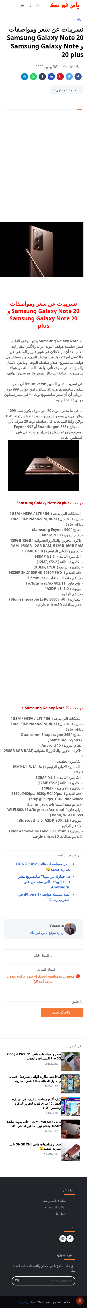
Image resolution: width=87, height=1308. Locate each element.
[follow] (45, 5)
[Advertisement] (43, 167)
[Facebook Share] (78, 76)
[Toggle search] (29, 5)
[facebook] (70, 1238)
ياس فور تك (25, 1302)
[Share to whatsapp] (33, 76)
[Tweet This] (69, 76)
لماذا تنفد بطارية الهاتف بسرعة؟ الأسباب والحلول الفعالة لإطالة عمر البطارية (34, 1078)
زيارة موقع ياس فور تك (47, 932)
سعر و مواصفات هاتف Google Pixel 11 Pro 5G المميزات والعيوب (34, 1056)
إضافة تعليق (60, 1012)
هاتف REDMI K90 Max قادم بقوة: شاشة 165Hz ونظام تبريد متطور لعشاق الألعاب (33, 1124)
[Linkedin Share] (51, 76)
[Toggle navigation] (22, 5)
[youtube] (62, 1238)
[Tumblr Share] (42, 76)
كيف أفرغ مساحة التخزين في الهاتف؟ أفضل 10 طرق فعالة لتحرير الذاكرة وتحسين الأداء (36, 1103)
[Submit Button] (17, 1281)
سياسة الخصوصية (54, 1201)
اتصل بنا (61, 1214)
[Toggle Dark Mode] (38, 5)
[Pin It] (60, 76)
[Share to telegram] (24, 76)
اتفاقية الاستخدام (55, 1207)
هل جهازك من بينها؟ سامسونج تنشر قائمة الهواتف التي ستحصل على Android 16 (44, 882)
